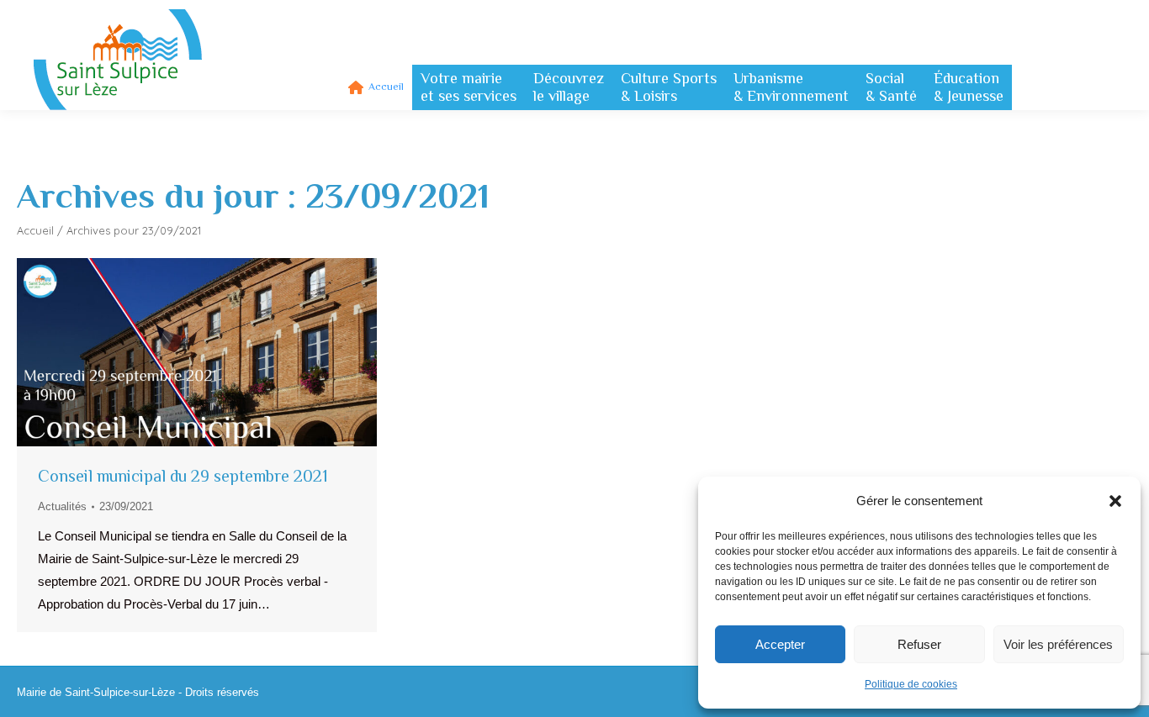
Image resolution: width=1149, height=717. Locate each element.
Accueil (35, 230)
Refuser (919, 644)
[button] (1115, 501)
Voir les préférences (1058, 644)
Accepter (780, 644)
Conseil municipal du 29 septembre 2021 (183, 476)
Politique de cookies (911, 684)
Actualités (62, 506)
